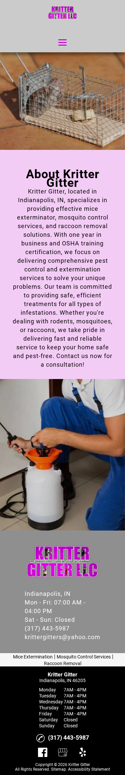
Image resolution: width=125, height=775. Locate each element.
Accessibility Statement (89, 769)
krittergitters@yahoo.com (62, 636)
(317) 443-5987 (47, 628)
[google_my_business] (62, 752)
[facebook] (42, 752)
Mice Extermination (33, 656)
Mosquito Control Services (84, 656)
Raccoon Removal (62, 663)
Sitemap (58, 769)
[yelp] (82, 752)
